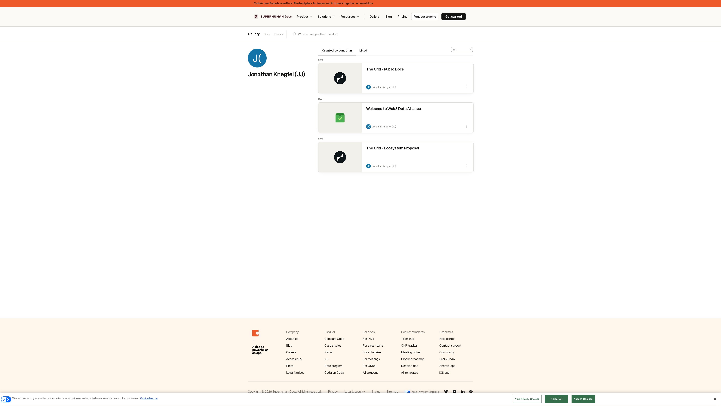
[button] (462, 49)
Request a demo (424, 16)
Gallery (374, 16)
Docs (267, 34)
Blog (388, 16)
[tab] (337, 52)
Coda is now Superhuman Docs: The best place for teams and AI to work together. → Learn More (313, 3)
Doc (321, 59)
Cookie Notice (149, 398)
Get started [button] (453, 16)
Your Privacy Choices (424, 392)
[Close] (715, 399)
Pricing (402, 16)
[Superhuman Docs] (273, 16)
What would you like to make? (318, 34)
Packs (278, 34)
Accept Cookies (583, 399)
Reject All (556, 399)
